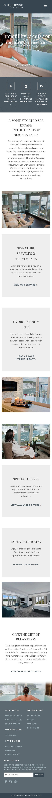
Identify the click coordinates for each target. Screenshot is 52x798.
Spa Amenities (33, 716)
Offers (30, 720)
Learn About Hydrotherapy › (26, 357)
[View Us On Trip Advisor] (15, 782)
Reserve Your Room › (26, 564)
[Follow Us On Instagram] (10, 782)
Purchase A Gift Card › (26, 671)
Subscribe (39, 775)
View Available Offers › (26, 505)
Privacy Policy (12, 755)
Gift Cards (32, 724)
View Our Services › (26, 285)
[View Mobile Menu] (45, 6)
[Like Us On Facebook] (6, 782)
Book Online (33, 728)
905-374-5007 (11, 735)
